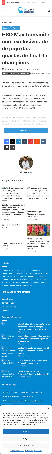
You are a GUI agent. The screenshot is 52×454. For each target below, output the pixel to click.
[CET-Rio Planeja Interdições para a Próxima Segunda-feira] (9, 363)
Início (5, 23)
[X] (12, 141)
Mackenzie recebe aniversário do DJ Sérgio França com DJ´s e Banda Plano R (33, 350)
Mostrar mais (25, 130)
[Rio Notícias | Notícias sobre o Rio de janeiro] (26, 10)
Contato (5, 311)
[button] (48, 408)
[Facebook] (6, 141)
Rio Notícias (9, 69)
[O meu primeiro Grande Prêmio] (13, 232)
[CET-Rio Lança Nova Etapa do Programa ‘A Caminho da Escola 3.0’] (9, 375)
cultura (5, 392)
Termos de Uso (8, 303)
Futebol (12, 23)
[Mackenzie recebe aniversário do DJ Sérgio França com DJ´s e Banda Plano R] (9, 352)
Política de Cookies (17, 451)
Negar (26, 438)
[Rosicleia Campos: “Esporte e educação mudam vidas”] (38, 198)
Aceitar (26, 431)
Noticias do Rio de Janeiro (12, 401)
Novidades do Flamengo (33, 401)
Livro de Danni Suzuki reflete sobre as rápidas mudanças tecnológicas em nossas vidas (34, 338)
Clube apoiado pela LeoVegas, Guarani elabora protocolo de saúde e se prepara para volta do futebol (38, 243)
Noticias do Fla (36, 392)
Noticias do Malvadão (11, 397)
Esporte (6, 28)
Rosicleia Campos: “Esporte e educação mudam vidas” (36, 213)
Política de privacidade (33, 451)
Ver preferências (26, 445)
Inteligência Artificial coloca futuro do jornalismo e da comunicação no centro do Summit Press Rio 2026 (34, 326)
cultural (14, 392)
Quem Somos (7, 299)
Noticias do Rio (27, 397)
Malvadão (24, 392)
